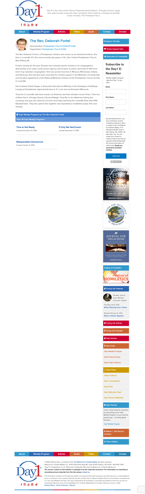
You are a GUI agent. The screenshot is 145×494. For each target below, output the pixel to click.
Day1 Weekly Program (113, 351)
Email (108, 87)
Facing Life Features (114, 289)
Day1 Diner (108, 387)
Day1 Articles (111, 338)
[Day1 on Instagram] (25, 25)
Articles (61, 32)
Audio (91, 32)
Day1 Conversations (112, 381)
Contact (106, 32)
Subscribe (116, 156)
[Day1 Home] (29, 11)
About (22, 32)
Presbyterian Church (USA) (54, 49)
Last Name (110, 108)
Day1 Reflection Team (112, 392)
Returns (72, 485)
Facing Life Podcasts (114, 331)
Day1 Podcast (111, 405)
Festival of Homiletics (113, 268)
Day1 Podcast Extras (112, 357)
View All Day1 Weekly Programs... (31, 119)
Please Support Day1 (114, 49)
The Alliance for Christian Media (85, 462)
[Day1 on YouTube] (28, 25)
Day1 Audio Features (112, 363)
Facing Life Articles (114, 323)
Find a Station (112, 442)
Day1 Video (111, 370)
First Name (110, 97)
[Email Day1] (36, 25)
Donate (122, 32)
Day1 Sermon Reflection (113, 398)
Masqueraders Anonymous (29, 142)
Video (77, 32)
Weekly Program (41, 32)
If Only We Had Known (70, 127)
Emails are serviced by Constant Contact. (114, 147)
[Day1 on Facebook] (22, 25)
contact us (86, 472)
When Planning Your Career (115, 307)
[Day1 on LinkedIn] (32, 25)
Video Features (110, 376)
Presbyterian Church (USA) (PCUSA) (60, 46)
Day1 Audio (110, 346)
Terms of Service (62, 485)
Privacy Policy (49, 485)
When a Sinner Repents (113, 316)
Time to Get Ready (25, 127)
